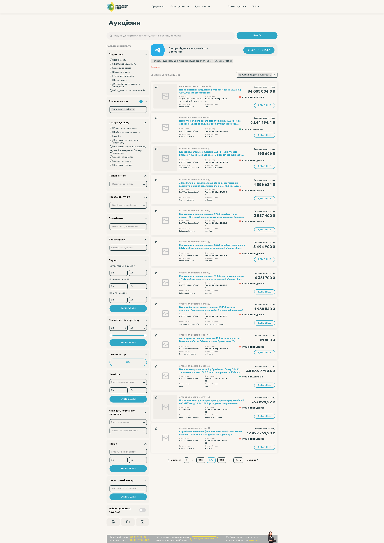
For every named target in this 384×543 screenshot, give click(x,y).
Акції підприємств (122, 68)
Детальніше (264, 105)
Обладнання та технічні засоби (129, 90)
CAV (128, 362)
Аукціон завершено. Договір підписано (127, 151)
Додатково (200, 6)
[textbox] (122, 247)
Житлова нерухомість (124, 64)
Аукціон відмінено (122, 161)
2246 (238, 460)
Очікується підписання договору (129, 146)
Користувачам (178, 6)
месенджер (254, 540)
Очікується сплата (122, 165)
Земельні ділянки (121, 72)
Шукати (257, 35)
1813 (211, 460)
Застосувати (128, 308)
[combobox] (128, 109)
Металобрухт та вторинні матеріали (126, 85)
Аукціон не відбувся (123, 157)
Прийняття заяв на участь (126, 132)
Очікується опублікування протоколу (126, 141)
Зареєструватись (237, 6)
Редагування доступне (125, 128)
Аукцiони (156, 6)
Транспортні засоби (123, 76)
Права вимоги (120, 80)
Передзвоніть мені (204, 538)
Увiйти (255, 6)
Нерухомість (119, 60)
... (192, 460)
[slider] (111, 335)
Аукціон (117, 136)
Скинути (155, 67)
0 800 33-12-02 (138, 537)
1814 (221, 460)
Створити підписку (259, 50)
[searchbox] (141, 110)
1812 (200, 460)
